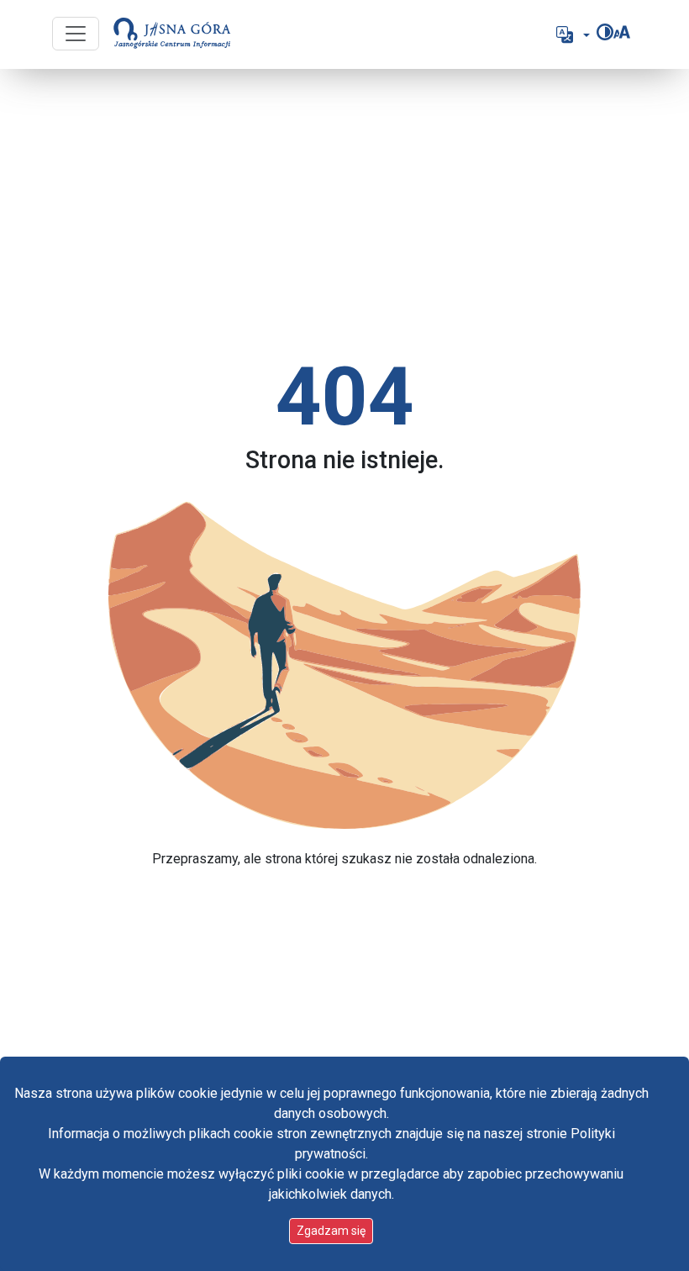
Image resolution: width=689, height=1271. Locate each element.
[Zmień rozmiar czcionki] (621, 32)
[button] (571, 34)
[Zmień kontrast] (605, 32)
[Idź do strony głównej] (172, 34)
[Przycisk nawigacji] (75, 33)
